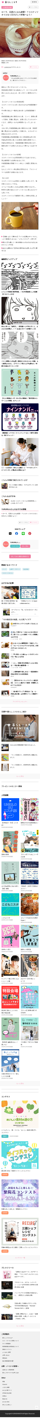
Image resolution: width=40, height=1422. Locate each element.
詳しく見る (25, 546)
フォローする (15, 546)
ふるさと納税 (5, 1387)
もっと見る (20, 776)
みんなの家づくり (7, 1390)
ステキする (34, 67)
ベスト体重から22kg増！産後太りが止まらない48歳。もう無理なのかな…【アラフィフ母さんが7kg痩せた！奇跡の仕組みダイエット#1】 (19, 363)
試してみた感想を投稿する (20, 556)
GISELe (4, 1396)
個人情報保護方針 (7, 1361)
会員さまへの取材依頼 (8, 1369)
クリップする (33, 7)
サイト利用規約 (6, 1343)
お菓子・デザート (15, 569)
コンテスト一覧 (20, 1257)
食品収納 (25, 569)
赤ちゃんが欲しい (7, 1404)
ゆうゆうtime (5, 1402)
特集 (3, 1381)
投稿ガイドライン (7, 1349)
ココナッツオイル (8, 573)
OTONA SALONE (6, 1393)
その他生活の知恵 (7, 7)
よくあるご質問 (6, 1352)
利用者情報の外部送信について (10, 1346)
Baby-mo (4, 1399)
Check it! (4, 1384)
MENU (35, 2)
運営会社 (4, 1358)
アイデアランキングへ (20, 701)
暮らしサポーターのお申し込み (10, 1372)
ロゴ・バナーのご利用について (10, 1340)
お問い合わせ (5, 1355)
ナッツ (4, 569)
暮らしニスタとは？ (7, 1338)
